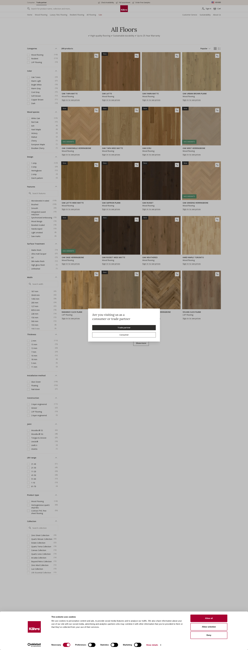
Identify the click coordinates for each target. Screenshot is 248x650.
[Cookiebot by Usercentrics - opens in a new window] (34, 645)
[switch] (91, 645)
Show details (152, 645)
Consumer (124, 335)
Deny (209, 635)
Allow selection (209, 627)
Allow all (209, 618)
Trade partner (124, 327)
